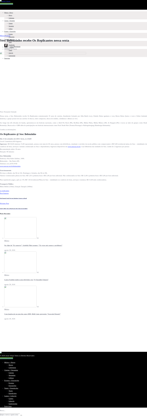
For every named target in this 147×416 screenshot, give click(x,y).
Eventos (11, 34)
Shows (10, 15)
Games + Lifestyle (10, 396)
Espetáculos (13, 393)
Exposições (11, 37)
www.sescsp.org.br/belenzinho (10, 166)
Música (2, 36)
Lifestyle (11, 401)
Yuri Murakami (15, 46)
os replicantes (4, 191)
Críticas (10, 29)
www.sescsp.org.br (74, 146)
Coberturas (11, 18)
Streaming (11, 26)
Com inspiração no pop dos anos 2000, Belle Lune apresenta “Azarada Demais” (32, 314)
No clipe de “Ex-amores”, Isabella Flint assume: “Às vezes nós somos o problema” (33, 245)
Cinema (10, 23)
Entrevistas (8, 406)
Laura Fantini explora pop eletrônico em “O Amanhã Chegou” (26, 280)
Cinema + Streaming (9, 21)
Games (11, 398)
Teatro (10, 42)
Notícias (7, 36)
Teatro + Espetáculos (11, 388)
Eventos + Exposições (10, 31)
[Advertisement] (64, 337)
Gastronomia (13, 404)
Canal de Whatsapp (6, 4)
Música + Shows (8, 12)
